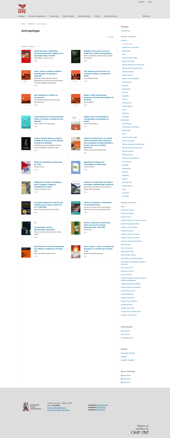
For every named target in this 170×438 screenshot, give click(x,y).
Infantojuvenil (127, 103)
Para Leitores (125, 331)
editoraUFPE (100, 410)
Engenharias (126, 89)
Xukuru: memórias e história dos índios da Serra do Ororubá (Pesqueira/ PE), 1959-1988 (97, 225)
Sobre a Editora (68, 16)
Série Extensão (126, 244)
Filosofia (125, 92)
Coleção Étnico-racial (128, 291)
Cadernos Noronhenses (129, 227)
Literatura (125, 113)
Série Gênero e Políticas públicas (132, 258)
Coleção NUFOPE (127, 305)
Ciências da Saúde (128, 61)
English (124, 356)
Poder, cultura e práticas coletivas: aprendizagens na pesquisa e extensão (48, 73)
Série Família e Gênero (128, 255)
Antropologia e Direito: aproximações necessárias (44, 228)
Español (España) (127, 360)
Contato (97, 16)
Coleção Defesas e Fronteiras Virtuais (133, 220)
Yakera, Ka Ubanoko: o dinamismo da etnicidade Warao (98, 203)
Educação (125, 85)
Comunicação (126, 82)
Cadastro (141, 2)
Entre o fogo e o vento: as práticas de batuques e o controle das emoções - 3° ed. (99, 248)
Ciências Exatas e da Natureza (132, 68)
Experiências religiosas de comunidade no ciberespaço (95, 163)
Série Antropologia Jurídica (130, 224)
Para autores (125, 334)
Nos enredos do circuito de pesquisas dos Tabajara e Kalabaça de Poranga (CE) (49, 248)
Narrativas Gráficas (127, 213)
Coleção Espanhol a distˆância (131, 284)
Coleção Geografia (127, 231)
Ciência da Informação (129, 58)
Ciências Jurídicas (128, 72)
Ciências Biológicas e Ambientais (133, 65)
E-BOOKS (31, 24)
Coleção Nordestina (127, 298)
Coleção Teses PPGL (127, 308)
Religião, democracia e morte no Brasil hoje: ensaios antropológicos (98, 52)
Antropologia (127, 44)
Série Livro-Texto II (127, 271)
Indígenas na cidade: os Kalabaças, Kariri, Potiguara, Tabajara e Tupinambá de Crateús (48, 184)
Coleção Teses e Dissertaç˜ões (131, 311)
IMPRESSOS (125, 120)
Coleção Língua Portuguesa (130, 234)
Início (23, 24)
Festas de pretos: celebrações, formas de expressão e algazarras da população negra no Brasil (48, 53)
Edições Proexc (126, 217)
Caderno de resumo (127, 210)
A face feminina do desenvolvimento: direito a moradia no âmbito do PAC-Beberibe (49, 119)
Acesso (149, 2)
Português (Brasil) (128, 353)
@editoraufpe (102, 405)
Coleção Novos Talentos (129, 301)
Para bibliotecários (127, 338)
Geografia (125, 96)
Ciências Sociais (127, 75)
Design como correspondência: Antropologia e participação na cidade (96, 119)
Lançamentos (125, 31)
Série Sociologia (126, 274)
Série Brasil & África (127, 251)
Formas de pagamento (37, 16)
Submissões (54, 16)
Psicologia (125, 117)
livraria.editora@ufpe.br (56, 408)
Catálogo (21, 16)
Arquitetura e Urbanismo (130, 47)
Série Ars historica (127, 248)
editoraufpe (101, 407)
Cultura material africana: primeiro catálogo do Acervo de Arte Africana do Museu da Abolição (48, 140)
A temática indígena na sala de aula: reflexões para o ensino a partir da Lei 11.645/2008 (48, 204)
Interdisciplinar (127, 106)
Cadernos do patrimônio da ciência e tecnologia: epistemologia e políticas (98, 183)
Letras (124, 110)
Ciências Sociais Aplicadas (130, 78)
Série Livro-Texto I (127, 268)
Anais (123, 206)
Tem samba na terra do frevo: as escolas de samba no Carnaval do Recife (97, 73)
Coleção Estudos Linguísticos (131, 287)
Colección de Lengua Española (131, 241)
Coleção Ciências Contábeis (130, 238)
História (124, 99)
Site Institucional (110, 16)
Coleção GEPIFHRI (127, 294)
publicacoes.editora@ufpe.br (58, 410)
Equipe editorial (84, 16)
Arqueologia (126, 51)
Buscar (147, 16)
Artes (124, 54)
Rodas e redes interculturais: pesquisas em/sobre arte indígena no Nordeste (99, 97)
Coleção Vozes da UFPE (129, 315)
